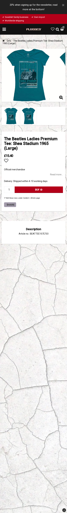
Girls (9, 40)
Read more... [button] (56, 174)
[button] (52, 29)
